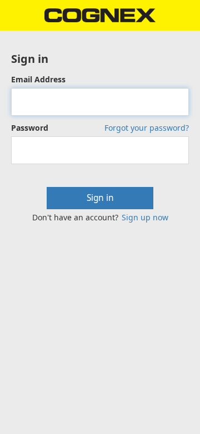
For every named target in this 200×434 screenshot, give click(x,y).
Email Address (38, 79)
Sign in (100, 198)
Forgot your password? (146, 127)
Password (29, 127)
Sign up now (145, 217)
